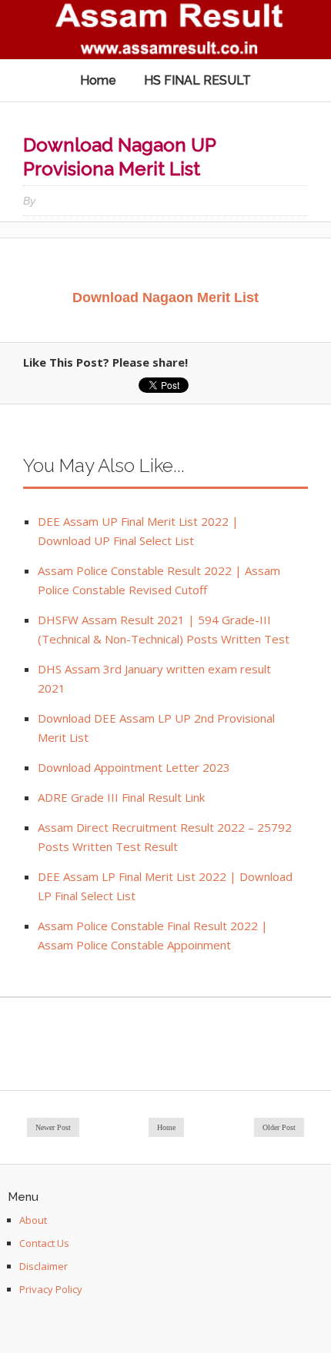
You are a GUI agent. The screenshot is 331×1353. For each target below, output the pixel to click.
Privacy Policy (50, 1289)
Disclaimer (43, 1266)
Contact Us (44, 1243)
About (33, 1220)
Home (98, 80)
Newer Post (53, 1127)
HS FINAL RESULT (197, 80)
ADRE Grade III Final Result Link (121, 797)
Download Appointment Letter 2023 (134, 767)
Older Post (279, 1127)
